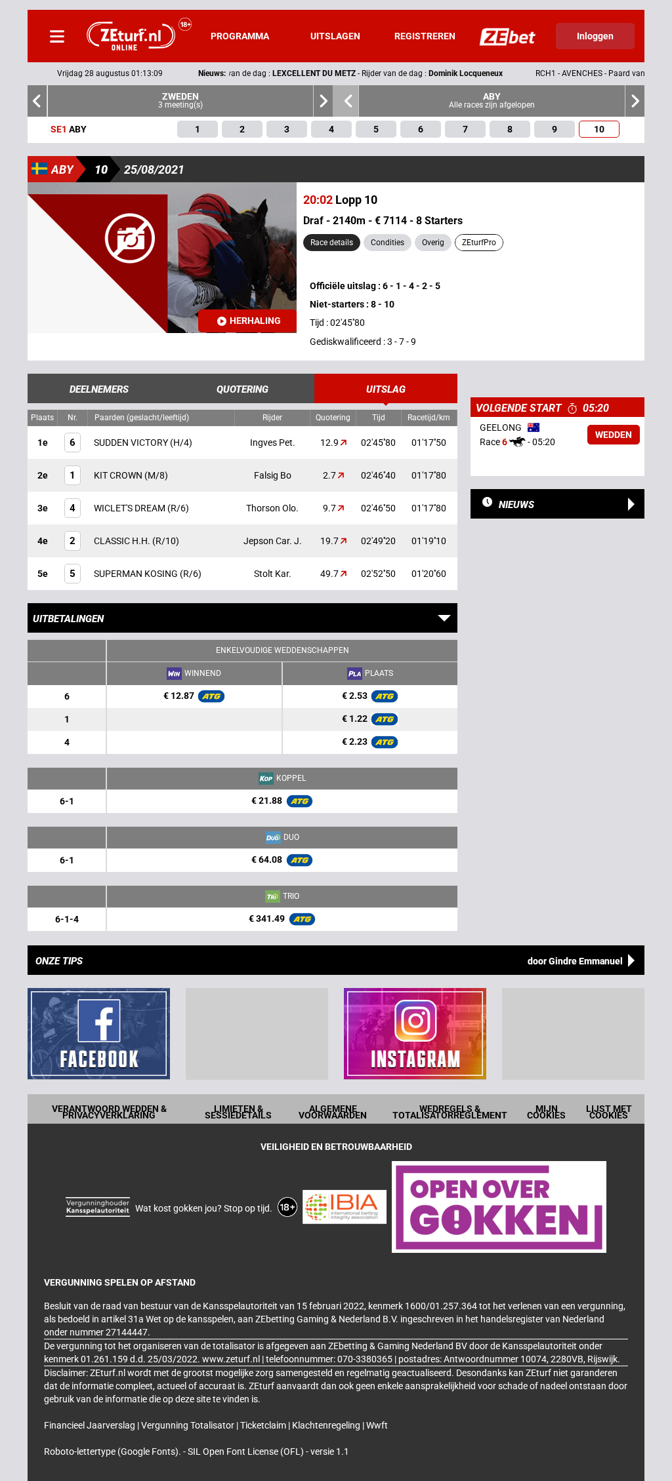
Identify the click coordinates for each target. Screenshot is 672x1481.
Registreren (424, 36)
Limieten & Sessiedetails (238, 1111)
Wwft (377, 1425)
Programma (240, 36)
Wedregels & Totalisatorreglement (449, 1111)
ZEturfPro (479, 242)
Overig (433, 242)
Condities (387, 242)
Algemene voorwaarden (333, 1111)
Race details (331, 242)
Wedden (613, 434)
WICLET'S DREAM (130, 508)
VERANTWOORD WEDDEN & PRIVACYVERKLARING (109, 1111)
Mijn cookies (546, 1111)
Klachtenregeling (327, 1425)
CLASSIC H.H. (123, 541)
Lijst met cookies (609, 1111)
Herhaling (255, 320)
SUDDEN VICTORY (132, 442)
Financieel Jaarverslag (90, 1425)
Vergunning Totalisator (188, 1425)
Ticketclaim (264, 1425)
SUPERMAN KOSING (137, 573)
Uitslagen (335, 36)
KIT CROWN (119, 475)
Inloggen (595, 36)
